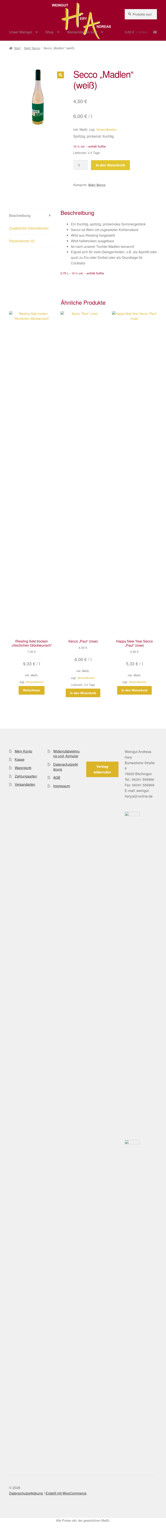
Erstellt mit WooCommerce (66, 1493)
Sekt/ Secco (32, 48)
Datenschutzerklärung (65, 767)
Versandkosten (106, 129)
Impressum (61, 785)
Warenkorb (23, 767)
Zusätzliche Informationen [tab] (29, 228)
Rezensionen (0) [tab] (22, 240)
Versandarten (25, 784)
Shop (49, 31)
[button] (60, 74)
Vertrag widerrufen (102, 769)
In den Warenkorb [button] (83, 693)
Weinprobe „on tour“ (82, 31)
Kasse (19, 759)
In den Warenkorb (110, 165)
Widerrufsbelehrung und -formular (66, 754)
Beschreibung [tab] (19, 215)
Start (17, 48)
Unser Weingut (20, 31)
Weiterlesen (31, 690)
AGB (56, 777)
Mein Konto (23, 751)
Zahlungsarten (26, 776)
